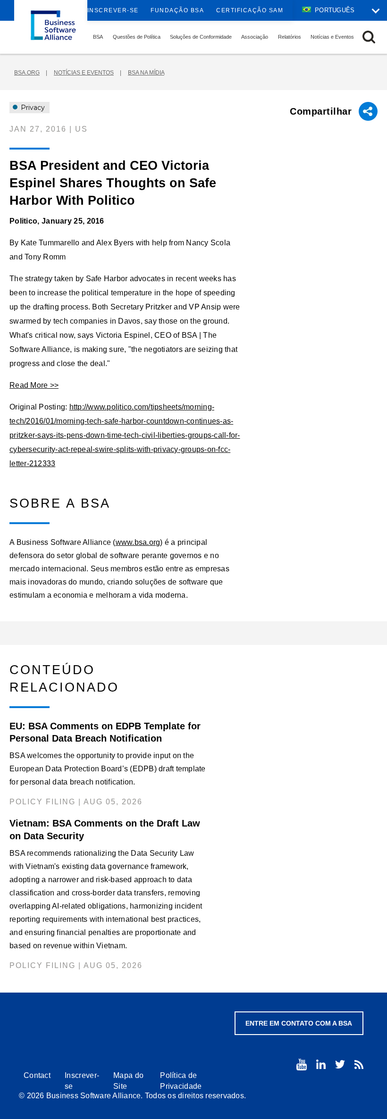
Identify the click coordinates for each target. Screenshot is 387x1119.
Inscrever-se (113, 10)
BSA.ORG (27, 72)
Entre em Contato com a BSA (298, 1023)
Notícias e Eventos (332, 37)
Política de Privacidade (181, 1080)
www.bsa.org (138, 542)
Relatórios (289, 37)
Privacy (32, 107)
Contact (37, 1075)
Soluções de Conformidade (201, 37)
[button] (368, 37)
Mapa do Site (128, 1080)
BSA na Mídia (146, 72)
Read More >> (34, 385)
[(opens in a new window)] (301, 1064)
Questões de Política (136, 37)
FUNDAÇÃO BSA (177, 10)
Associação (254, 37)
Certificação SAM (249, 10)
